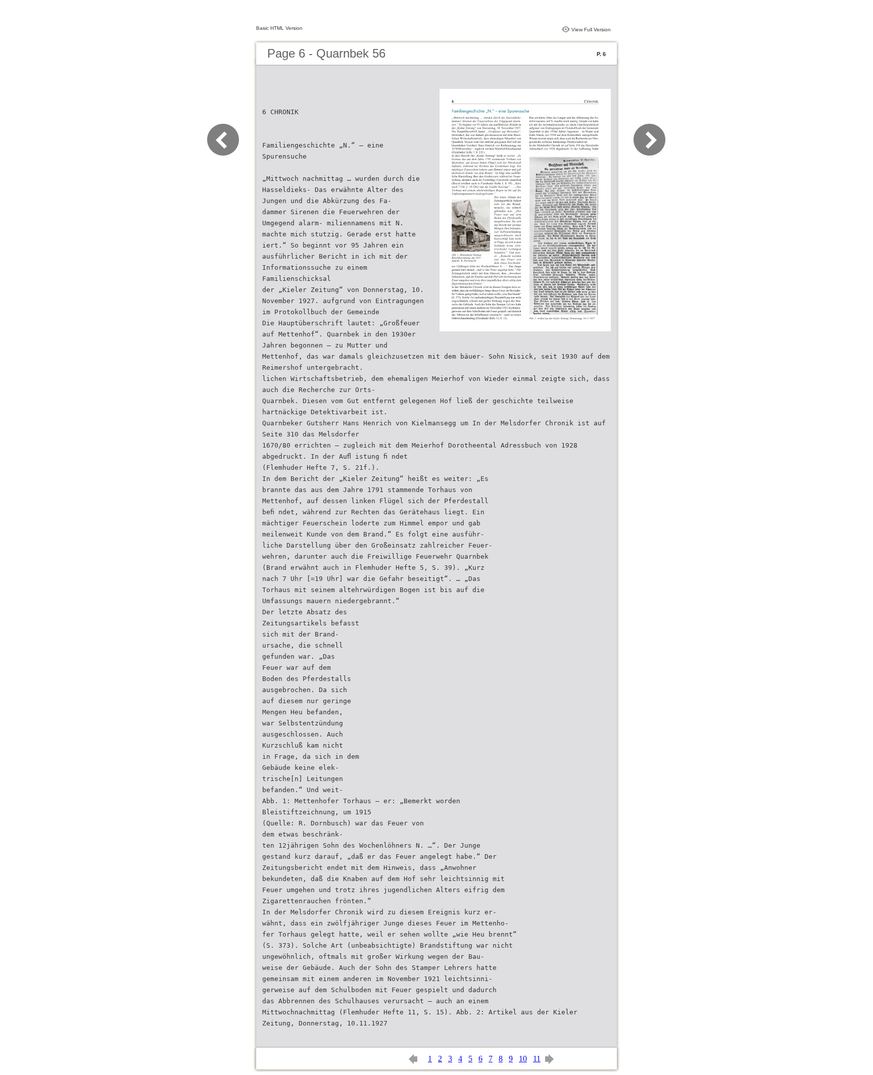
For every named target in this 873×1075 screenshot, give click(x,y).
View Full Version (591, 29)
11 (537, 1058)
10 (523, 1058)
